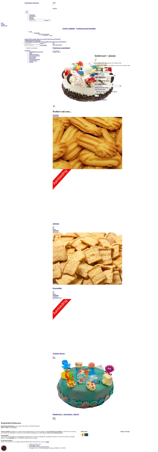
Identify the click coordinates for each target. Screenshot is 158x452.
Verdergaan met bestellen (86, 28)
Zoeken (46, 20)
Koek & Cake (32, 58)
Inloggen (55, 8)
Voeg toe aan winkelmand (101, 99)
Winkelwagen (4, 25)
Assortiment (37, 32)
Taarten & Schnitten (34, 54)
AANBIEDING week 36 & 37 (36, 51)
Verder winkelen (68, 28)
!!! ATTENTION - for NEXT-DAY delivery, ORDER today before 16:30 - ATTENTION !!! (46, 41)
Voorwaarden (32, 445)
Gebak (30, 53)
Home (30, 31)
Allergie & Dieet (33, 60)
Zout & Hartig (32, 56)
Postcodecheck (43, 45)
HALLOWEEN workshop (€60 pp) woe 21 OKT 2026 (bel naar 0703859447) (43, 39)
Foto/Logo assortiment (44, 34)
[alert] (3, 448)
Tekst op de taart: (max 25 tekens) (106, 91)
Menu (2, 23)
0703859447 (14, 427)
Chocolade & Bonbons (34, 59)
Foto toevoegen (100, 89)
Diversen (31, 62)
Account (3, 24)
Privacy (38, 445)
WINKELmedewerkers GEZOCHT (33, 40)
